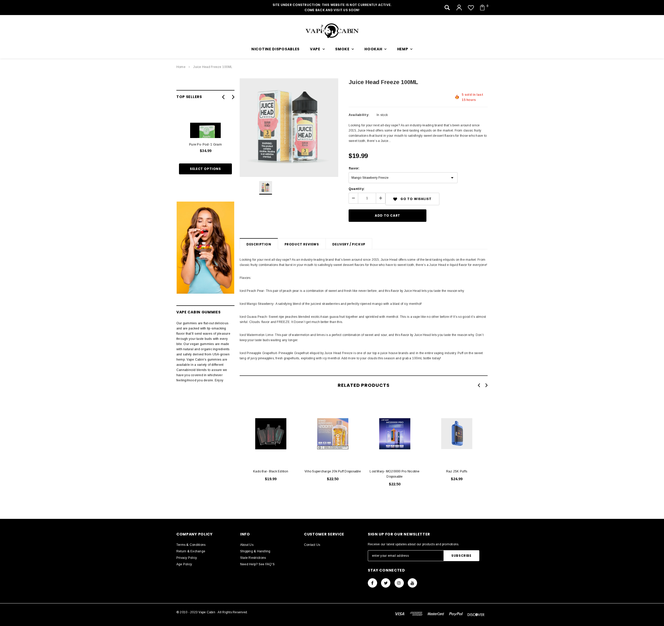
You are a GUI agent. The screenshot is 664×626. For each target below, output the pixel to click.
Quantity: (357, 189)
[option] (289, 127)
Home (180, 67)
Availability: (359, 115)
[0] (482, 7)
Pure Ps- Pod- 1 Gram (205, 144)
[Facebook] (372, 583)
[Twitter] (385, 583)
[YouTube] (412, 583)
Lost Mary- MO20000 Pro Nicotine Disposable (394, 474)
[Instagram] (399, 583)
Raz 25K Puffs (456, 471)
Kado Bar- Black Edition (270, 471)
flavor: (354, 168)
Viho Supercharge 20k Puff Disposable (333, 471)
